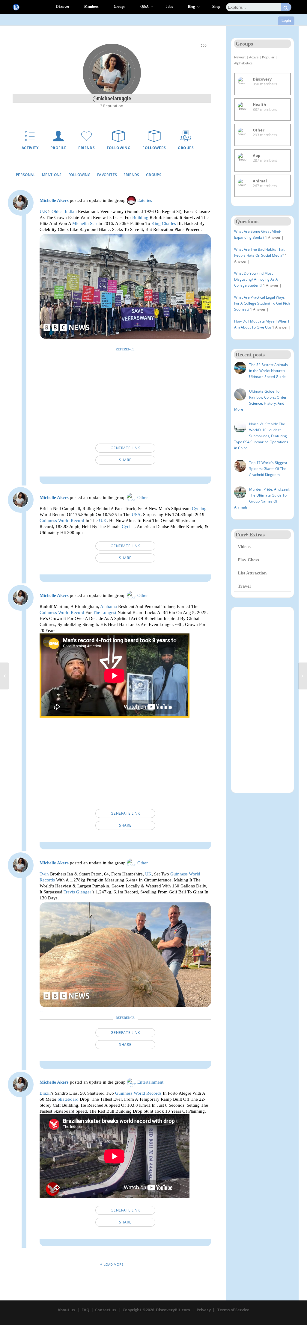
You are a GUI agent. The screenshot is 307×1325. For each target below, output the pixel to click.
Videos (244, 546)
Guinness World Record (62, 520)
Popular (268, 57)
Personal (25, 174)
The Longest (104, 612)
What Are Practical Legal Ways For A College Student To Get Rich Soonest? (262, 303)
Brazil (45, 1093)
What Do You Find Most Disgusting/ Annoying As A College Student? (256, 279)
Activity (30, 147)
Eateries (144, 200)
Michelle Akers (54, 200)
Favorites (107, 174)
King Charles (163, 223)
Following (118, 147)
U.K (43, 211)
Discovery (262, 79)
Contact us (105, 1309)
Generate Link (125, 447)
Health (259, 104)
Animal (260, 181)
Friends (86, 147)
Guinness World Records (138, 1093)
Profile (58, 147)
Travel (244, 586)
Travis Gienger (77, 891)
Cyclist (128, 526)
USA (136, 514)
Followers (154, 147)
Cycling (199, 508)
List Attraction (252, 573)
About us (66, 1309)
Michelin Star (84, 223)
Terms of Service (233, 1309)
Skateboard (68, 1099)
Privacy (204, 1309)
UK (148, 873)
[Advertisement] (125, 399)
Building (140, 217)
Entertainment (150, 1082)
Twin (44, 873)
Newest (240, 57)
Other (142, 497)
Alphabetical (243, 63)
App (256, 155)
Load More (113, 1264)
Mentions (52, 174)
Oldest (58, 211)
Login (286, 21)
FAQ (85, 1309)
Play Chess (248, 559)
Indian (71, 211)
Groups (186, 147)
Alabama (108, 606)
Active (253, 57)
